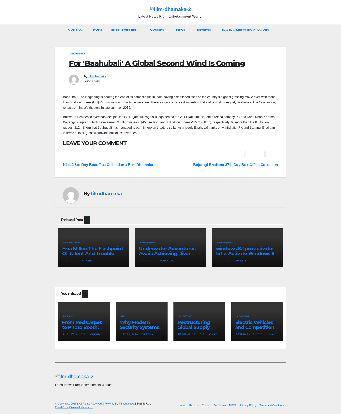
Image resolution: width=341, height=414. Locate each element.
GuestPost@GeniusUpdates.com (74, 407)
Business (68, 316)
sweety (240, 260)
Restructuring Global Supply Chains (193, 327)
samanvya (166, 260)
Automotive (185, 316)
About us (193, 405)
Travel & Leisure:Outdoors (244, 29)
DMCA (233, 405)
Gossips (157, 29)
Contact (76, 29)
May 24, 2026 (130, 334)
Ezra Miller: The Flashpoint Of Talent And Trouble (92, 251)
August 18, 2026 (74, 334)
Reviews (204, 29)
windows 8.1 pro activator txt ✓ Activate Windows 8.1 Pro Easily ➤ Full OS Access (246, 253)
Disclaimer (220, 405)
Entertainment (125, 29)
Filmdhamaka (126, 403)
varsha (87, 260)
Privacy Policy (248, 405)
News (181, 29)
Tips (123, 316)
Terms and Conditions (271, 405)
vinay (213, 334)
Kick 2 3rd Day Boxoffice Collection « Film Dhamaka (108, 165)
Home (98, 29)
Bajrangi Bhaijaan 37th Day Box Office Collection (235, 165)
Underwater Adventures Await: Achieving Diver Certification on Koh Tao (167, 253)
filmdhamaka (97, 76)
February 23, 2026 (191, 334)
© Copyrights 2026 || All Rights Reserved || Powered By (87, 403)
